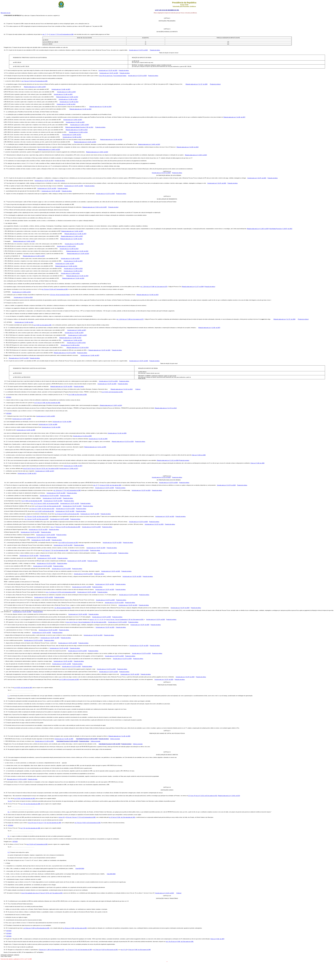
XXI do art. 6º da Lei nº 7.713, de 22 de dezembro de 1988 (80, 817)
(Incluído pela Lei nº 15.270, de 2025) (138, 50)
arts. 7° (44, 34)
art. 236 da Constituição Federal (63, 607)
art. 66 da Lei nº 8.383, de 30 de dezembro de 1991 (36, 928)
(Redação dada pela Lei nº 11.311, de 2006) (95, 447)
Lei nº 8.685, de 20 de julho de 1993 (77, 394)
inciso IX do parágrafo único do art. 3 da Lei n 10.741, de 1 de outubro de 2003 (41, 893)
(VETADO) (8, 397)
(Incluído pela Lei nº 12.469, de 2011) (68, 99)
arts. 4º (95, 485)
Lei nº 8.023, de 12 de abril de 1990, (23, 687)
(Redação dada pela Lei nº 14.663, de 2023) (187, 147)
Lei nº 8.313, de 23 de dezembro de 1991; (112, 392)
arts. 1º (53, 527)
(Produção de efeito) (113, 207)
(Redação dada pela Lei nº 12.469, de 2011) (67, 97)
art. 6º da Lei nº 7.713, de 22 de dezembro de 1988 (55, 550)
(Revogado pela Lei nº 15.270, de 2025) (19, 358)
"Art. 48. (10, 801)
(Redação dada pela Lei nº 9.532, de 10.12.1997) (94, 207)
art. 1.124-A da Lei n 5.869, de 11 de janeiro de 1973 (154, 286)
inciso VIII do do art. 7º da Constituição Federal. (113, 75)
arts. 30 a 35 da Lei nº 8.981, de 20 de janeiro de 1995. (180, 941)
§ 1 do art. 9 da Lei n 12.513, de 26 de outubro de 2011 (202, 795)
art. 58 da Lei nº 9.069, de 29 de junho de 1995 (75, 928)
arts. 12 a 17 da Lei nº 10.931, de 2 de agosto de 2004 (45, 503)
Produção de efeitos (155, 50)
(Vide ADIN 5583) (79, 868)
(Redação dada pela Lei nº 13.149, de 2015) (100, 106)
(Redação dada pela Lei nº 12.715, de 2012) (166, 408)
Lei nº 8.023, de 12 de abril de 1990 (42, 325)
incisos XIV (62, 817)
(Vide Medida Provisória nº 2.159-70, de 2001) (280, 228)
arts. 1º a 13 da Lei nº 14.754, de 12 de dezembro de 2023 (60, 592)
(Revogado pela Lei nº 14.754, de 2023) (17, 779)
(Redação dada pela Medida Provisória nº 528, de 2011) (79, 127)
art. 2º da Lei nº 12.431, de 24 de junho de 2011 (67, 514)
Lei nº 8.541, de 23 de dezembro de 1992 (24, 798)
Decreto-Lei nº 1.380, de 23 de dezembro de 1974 (51, 949)
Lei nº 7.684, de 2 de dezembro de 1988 (32, 500)
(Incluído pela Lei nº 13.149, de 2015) (23, 297)
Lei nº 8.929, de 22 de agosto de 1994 (68, 542)
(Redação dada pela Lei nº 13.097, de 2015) (111, 405)
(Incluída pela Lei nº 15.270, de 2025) (53, 500)
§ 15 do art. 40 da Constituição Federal (60, 294)
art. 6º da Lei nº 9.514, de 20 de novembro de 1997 (48, 506)
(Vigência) (137, 389)
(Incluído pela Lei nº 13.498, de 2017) (72, 465)
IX (104, 619)
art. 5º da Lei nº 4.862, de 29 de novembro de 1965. (47, 402)
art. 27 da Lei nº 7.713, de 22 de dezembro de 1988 (79, 949)
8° (47, 34)
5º (98, 485)
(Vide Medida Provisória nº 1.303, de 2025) (87, 738)
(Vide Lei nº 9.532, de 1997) (217, 939)
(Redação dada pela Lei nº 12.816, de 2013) (229, 795)
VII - (9, 836)
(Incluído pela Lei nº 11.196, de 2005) (64, 738)
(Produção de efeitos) (215, 84)
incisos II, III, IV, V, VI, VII (96, 619)
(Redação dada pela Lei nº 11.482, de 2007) (35, 86)
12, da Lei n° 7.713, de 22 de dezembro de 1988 (61, 34)
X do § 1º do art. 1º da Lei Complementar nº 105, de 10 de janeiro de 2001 (124, 619)
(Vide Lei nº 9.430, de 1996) (199, 455)
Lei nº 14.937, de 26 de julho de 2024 (44, 511)
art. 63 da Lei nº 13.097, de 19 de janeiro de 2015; (42, 508)
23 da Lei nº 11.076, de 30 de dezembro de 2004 (68, 527)
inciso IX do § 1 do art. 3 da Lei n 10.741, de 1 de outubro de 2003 (41, 468)
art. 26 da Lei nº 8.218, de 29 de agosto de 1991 (105, 949)
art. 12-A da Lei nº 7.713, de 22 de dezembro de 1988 (67, 490)
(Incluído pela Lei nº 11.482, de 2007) (61, 89)
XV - (9, 812)
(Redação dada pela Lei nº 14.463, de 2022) (149, 144)
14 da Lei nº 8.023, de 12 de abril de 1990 (110, 485)
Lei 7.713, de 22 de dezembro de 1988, (30, 804)
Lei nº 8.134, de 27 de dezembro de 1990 (37, 844)
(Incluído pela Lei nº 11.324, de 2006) (45, 416)
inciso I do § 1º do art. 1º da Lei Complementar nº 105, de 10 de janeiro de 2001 (86, 622)
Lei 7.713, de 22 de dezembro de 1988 (30, 828)
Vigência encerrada (115, 738)
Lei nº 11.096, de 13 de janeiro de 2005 (69, 679)
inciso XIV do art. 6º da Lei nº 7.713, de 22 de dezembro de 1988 (44, 822)
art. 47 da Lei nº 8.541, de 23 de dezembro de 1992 (122, 817)
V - (8, 695)
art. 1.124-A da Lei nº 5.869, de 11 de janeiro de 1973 (130, 319)
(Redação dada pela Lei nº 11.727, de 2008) (196, 84)
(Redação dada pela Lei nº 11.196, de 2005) (119, 736)
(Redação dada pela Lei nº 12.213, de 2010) (122, 389)
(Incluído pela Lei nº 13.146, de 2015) (164, 893)
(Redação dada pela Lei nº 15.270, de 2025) (99, 350)
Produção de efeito (32, 779)
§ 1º (9, 852)
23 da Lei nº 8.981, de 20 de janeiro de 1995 (139, 949)
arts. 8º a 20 (124, 949)
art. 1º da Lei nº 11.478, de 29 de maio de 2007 (36, 519)
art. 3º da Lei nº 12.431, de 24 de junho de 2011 (37, 516)
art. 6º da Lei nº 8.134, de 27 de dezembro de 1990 (34, 81)
